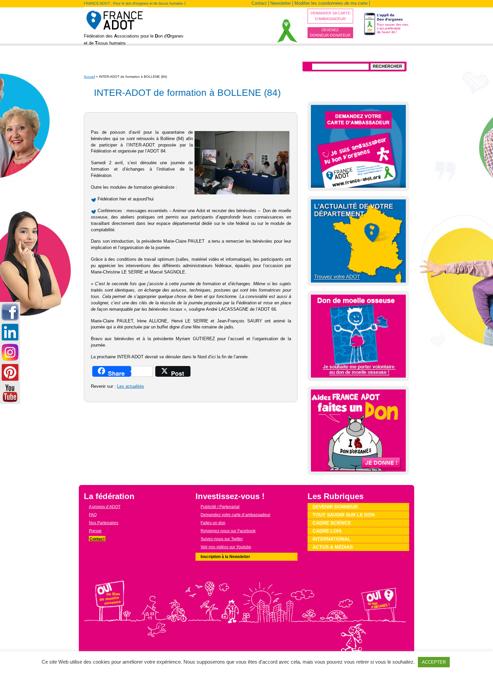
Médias (345, 56)
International (316, 56)
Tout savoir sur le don (218, 56)
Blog (137, 56)
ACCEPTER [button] (434, 662)
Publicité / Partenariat (220, 506)
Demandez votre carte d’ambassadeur (235, 514)
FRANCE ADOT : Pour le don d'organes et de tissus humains (133, 3)
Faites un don (213, 523)
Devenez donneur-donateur (330, 33)
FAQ (93, 514)
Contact (259, 3)
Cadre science (332, 523)
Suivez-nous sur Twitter (222, 539)
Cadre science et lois (272, 56)
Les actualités (130, 386)
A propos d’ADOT (106, 56)
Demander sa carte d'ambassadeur (330, 16)
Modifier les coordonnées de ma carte (331, 3)
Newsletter (280, 3)
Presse (95, 531)
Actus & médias (333, 547)
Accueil (89, 76)
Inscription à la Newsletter (225, 556)
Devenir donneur (168, 56)
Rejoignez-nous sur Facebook (228, 531)
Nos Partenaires (103, 523)
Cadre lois (327, 531)
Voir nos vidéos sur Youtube (226, 547)
